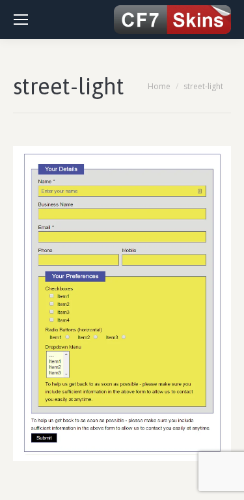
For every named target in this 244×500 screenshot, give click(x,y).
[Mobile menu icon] (21, 19)
